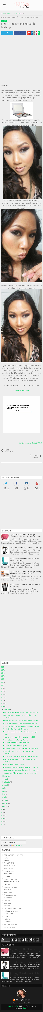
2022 (3, 679)
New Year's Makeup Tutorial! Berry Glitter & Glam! (21, 720)
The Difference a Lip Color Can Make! (17, 743)
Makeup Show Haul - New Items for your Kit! (20, 737)
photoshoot (8, 922)
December (7, 709)
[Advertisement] (21, 511)
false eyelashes (10, 895)
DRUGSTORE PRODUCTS (13, 855)
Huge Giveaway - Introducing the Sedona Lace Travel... (20, 716)
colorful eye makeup (11, 882)
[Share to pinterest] (30, 33)
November (7, 776)
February (6, 803)
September (7, 782)
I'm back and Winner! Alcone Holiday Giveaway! (21, 773)
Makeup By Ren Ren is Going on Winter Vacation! (21, 712)
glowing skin (8, 903)
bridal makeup (9, 874)
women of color (10, 927)
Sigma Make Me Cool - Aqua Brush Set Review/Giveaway (24, 559)
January (6, 806)
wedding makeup (10, 924)
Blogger (25, 1008)
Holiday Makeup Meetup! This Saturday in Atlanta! (22, 770)
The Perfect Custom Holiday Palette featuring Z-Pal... (21, 733)
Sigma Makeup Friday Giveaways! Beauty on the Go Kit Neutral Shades (25, 572)
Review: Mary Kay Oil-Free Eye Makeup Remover (21, 723)
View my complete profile (21, 1003)
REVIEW (7, 860)
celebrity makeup (10, 879)
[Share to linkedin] (32, 33)
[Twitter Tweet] (7, 33)
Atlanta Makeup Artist (21, 390)
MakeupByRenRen (23, 1000)
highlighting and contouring (14, 908)
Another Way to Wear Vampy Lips (16, 745)
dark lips (7, 884)
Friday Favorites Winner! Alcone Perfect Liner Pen (21, 767)
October (6, 779)
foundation (8, 898)
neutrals (7, 916)
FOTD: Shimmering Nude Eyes (14, 764)
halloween (7, 906)
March (5, 800)
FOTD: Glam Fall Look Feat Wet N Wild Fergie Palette (20, 752)
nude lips (27, 443)
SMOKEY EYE (37, 443)
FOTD (21, 443)
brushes (7, 876)
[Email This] (36, 33)
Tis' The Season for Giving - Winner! (16, 740)
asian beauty (9, 868)
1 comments (33, 17)
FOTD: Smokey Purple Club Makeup (16, 729)
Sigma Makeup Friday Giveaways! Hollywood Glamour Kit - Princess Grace (25, 535)
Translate (18, 845)
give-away (7, 900)
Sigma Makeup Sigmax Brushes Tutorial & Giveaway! (25, 585)
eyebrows (7, 890)
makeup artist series (11, 911)
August (6, 785)
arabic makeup (9, 866)
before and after (10, 871)
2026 (3, 667)
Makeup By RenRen (12, 1006)
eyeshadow (8, 892)
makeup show (9, 914)
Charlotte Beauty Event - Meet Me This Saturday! (21, 748)
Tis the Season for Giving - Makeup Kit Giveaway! (21, 756)
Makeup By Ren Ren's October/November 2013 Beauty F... (20, 760)
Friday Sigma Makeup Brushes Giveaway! (26, 547)
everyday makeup (10, 887)
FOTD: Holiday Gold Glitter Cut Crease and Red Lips (22, 726)
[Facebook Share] (20, 33)
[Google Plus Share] (28, 33)
